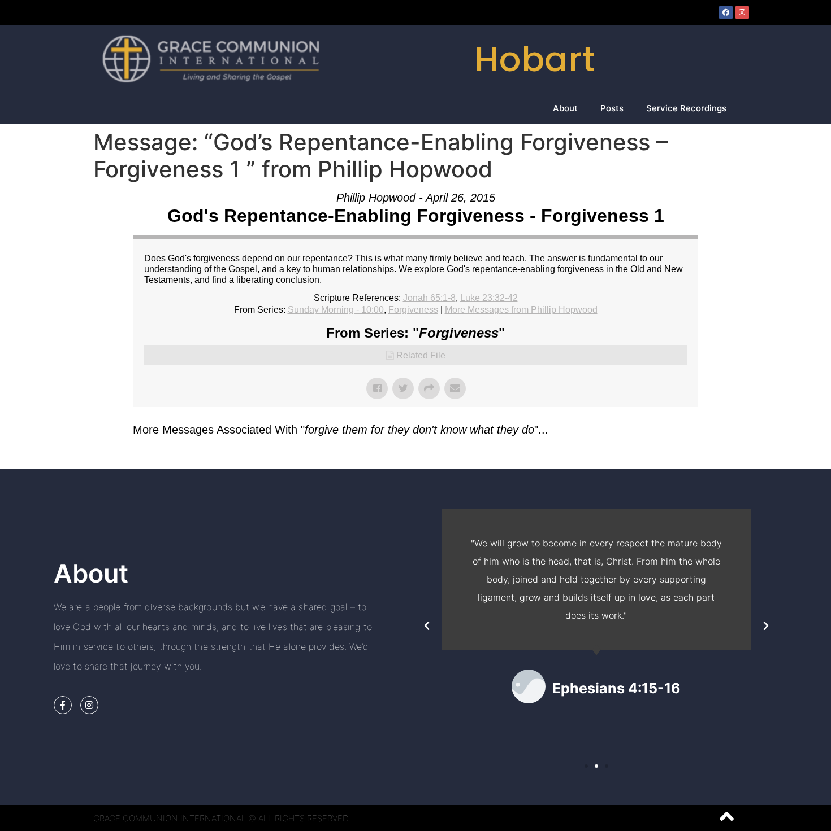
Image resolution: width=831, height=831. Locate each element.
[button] (426, 626)
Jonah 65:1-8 (429, 298)
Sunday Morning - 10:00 (336, 309)
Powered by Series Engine (656, 458)
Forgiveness (413, 309)
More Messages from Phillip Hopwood (521, 309)
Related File (420, 355)
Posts (612, 108)
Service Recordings (686, 108)
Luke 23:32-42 (489, 298)
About (565, 108)
